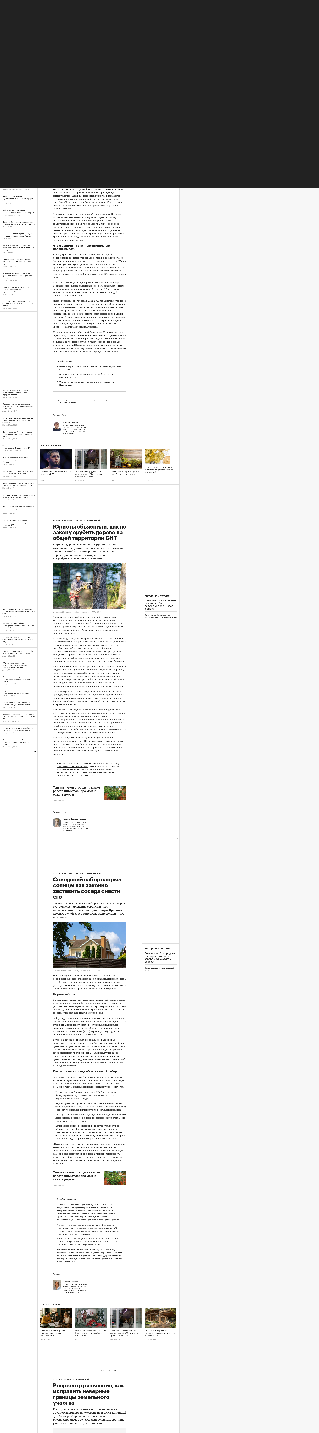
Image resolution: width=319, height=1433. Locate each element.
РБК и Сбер (149, 480)
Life (76, 1339)
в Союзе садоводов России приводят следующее (95, 1219)
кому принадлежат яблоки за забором (88, 765)
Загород (56, 520)
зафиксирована (84, 339)
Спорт (42, 480)
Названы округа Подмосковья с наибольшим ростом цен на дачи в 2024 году (90, 368)
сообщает (74, 630)
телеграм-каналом (110, 399)
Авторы (56, 415)
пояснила (102, 1157)
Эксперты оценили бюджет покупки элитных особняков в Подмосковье (86, 383)
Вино (112, 480)
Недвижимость (59, 800)
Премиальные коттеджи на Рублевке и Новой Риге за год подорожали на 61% (86, 375)
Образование (80, 480)
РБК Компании (45, 1339)
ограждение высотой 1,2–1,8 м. (106, 1010)
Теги (64, 415)
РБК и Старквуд (150, 1339)
